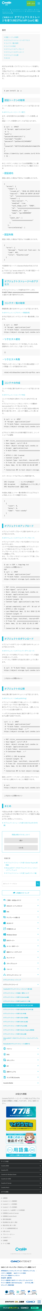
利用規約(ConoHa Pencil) (10, 1216)
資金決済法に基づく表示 (9, 1225)
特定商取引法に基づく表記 (10, 1222)
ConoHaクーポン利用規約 (10, 1207)
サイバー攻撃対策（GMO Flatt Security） (12, 1283)
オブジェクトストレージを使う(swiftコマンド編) (21, 873)
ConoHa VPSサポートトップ (18, 9)
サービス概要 (6, 1243)
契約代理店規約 (7, 1219)
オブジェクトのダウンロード (15, 52)
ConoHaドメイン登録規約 (10, 1201)
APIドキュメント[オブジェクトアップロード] (19, 538)
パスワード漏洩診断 (6, 1273)
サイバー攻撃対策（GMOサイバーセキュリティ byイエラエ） (17, 1280)
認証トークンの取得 (12, 37)
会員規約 (5, 1198)
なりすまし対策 (29, 1283)
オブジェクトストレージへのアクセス (18, 40)
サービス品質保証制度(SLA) (10, 1228)
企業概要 (5, 1240)
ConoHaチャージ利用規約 (10, 1204)
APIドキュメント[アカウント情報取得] (17, 313)
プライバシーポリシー (9, 1234)
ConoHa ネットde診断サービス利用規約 (14, 1210)
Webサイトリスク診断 (20, 1273)
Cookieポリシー (7, 1237)
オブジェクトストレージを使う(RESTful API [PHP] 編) (21, 824)
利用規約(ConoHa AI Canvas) (11, 1213)
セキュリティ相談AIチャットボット (10, 1275)
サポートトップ (5, 9)
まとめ (8, 58)
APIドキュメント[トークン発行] (14, 112)
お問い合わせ (6, 1231)
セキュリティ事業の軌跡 (7, 1285)
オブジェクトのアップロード (15, 49)
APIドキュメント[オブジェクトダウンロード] (19, 651)
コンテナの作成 (10, 46)
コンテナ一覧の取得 (12, 43)
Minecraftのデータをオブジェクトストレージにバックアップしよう (21, 869)
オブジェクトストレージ (18, 11)
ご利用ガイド (30, 9)
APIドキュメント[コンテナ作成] (14, 395)
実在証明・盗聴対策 (6, 1278)
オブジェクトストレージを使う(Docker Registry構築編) (22, 864)
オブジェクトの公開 (12, 55)
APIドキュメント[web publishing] (15, 698)
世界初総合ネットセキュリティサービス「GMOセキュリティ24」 (18, 1271)
